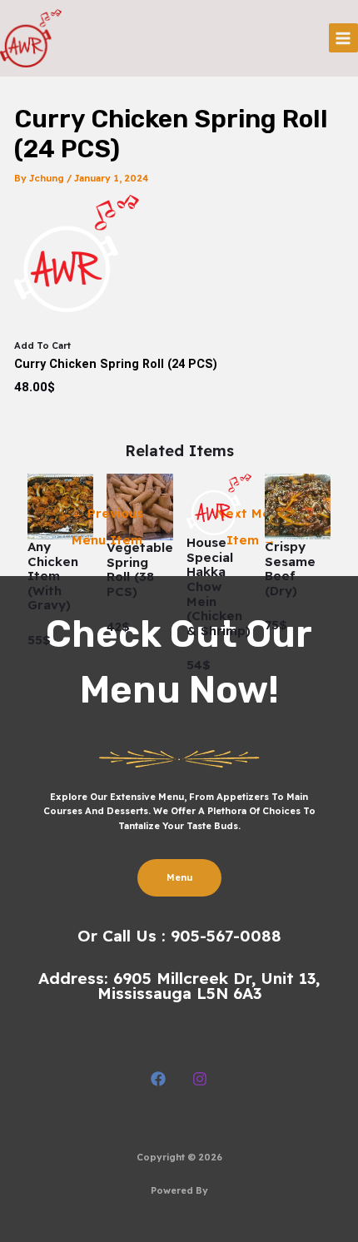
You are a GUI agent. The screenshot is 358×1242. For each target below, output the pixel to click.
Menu (179, 877)
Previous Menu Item (107, 517)
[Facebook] (158, 1079)
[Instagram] (200, 1079)
